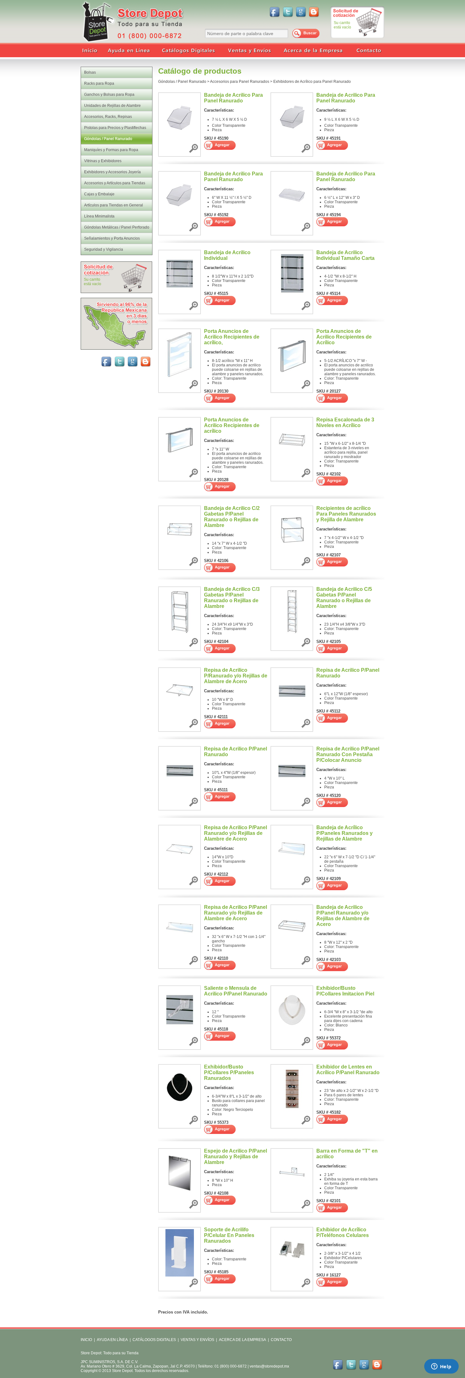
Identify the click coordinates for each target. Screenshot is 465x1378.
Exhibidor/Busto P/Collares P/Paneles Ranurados (229, 1072)
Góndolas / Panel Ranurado (182, 81)
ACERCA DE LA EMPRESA (242, 1340)
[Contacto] (367, 50)
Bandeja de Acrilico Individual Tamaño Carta (345, 255)
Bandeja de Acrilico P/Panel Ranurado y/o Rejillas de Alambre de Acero (342, 915)
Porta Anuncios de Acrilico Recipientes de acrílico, (231, 336)
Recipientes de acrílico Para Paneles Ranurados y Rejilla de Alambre (346, 513)
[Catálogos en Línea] (188, 50)
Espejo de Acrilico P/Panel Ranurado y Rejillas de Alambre (235, 1156)
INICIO (86, 1340)
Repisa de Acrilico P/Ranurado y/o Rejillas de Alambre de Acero (235, 675)
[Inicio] (92, 50)
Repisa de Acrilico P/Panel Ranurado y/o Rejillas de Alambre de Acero (235, 833)
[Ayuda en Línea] (130, 50)
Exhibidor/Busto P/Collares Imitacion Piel (345, 990)
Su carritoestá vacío (342, 25)
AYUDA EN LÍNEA (112, 1340)
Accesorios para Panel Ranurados (239, 81)
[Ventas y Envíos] (248, 50)
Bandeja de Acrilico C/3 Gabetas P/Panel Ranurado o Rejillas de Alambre (232, 597)
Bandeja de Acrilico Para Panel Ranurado (233, 97)
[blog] (314, 11)
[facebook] (274, 11)
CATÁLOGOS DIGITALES (154, 1340)
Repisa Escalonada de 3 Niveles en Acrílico (345, 422)
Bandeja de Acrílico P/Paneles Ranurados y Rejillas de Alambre (344, 833)
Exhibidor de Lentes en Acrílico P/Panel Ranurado (348, 1069)
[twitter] (287, 11)
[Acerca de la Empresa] (313, 50)
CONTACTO (281, 1340)
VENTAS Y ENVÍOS (197, 1340)
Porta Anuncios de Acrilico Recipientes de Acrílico (344, 336)
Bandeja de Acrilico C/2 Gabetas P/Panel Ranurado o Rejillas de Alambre (232, 516)
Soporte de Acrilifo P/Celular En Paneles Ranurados (229, 1235)
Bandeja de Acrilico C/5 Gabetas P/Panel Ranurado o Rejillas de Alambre (344, 597)
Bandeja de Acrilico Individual (227, 255)
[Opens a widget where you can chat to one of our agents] (441, 1367)
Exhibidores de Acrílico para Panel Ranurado (312, 81)
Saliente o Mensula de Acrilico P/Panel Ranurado (235, 990)
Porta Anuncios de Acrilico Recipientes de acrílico (231, 425)
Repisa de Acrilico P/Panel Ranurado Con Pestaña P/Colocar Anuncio (347, 754)
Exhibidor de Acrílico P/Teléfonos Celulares (342, 1232)
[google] (301, 11)
